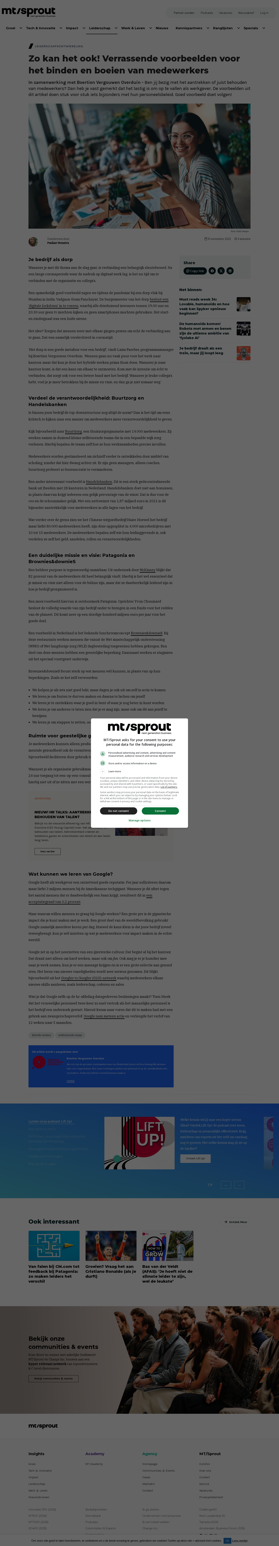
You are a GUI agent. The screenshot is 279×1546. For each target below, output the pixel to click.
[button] (139, 771)
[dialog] (139, 773)
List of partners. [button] (169, 787)
